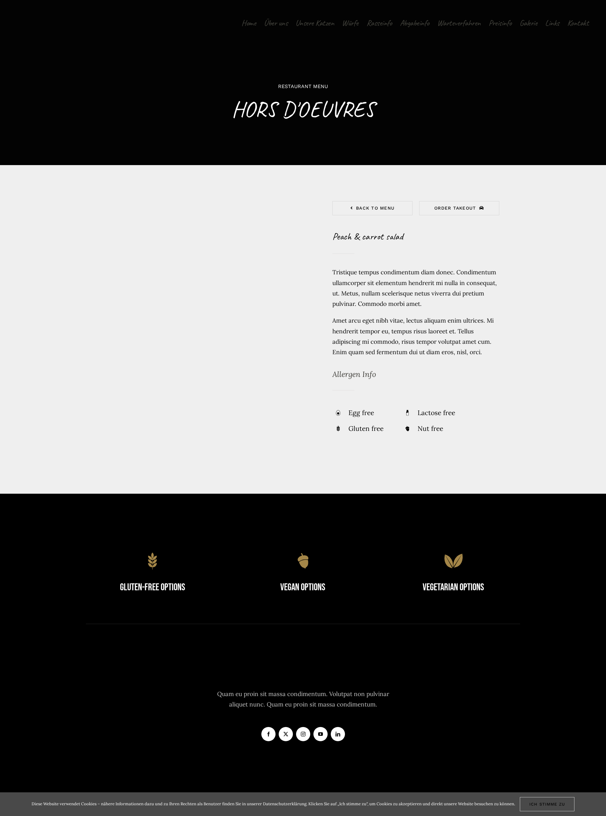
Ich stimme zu (547, 804)
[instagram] (303, 734)
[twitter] (286, 734)
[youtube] (320, 734)
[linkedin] (338, 734)
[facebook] (268, 734)
